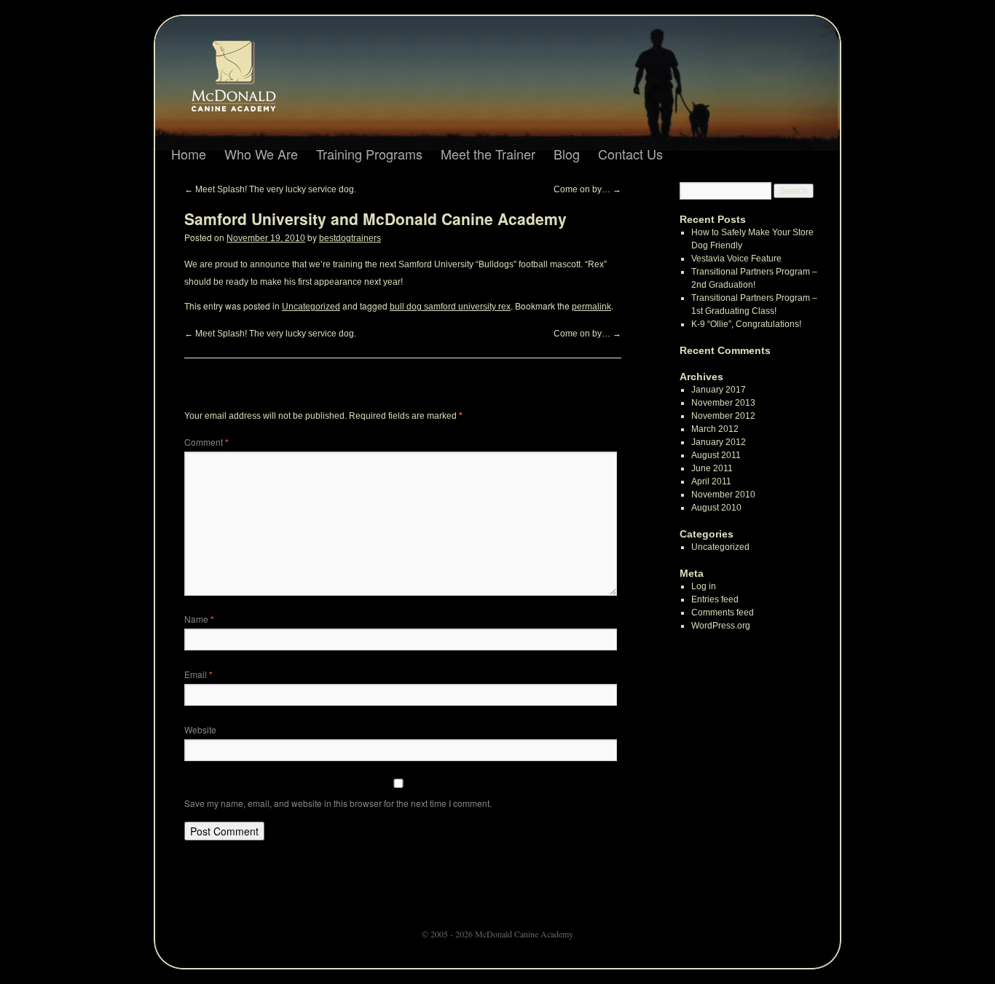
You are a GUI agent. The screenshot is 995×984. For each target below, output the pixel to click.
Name (199, 619)
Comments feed (722, 612)
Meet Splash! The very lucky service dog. (270, 189)
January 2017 (718, 390)
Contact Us (630, 153)
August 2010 (716, 508)
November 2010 (723, 494)
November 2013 (723, 403)
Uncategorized (311, 307)
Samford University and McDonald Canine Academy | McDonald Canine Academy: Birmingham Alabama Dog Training (247, 80)
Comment (206, 442)
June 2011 (712, 468)
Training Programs (369, 153)
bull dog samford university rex (450, 307)
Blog (567, 153)
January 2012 (718, 442)
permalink (591, 307)
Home (188, 153)
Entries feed (715, 599)
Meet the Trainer (488, 153)
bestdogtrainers (350, 238)
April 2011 (711, 481)
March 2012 (715, 429)
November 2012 (723, 416)
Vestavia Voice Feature (736, 258)
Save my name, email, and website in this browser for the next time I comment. (338, 803)
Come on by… (587, 189)
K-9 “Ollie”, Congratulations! (746, 324)
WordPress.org (720, 626)
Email (198, 674)
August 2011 (716, 455)
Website (200, 729)
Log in (703, 586)
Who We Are (261, 153)
